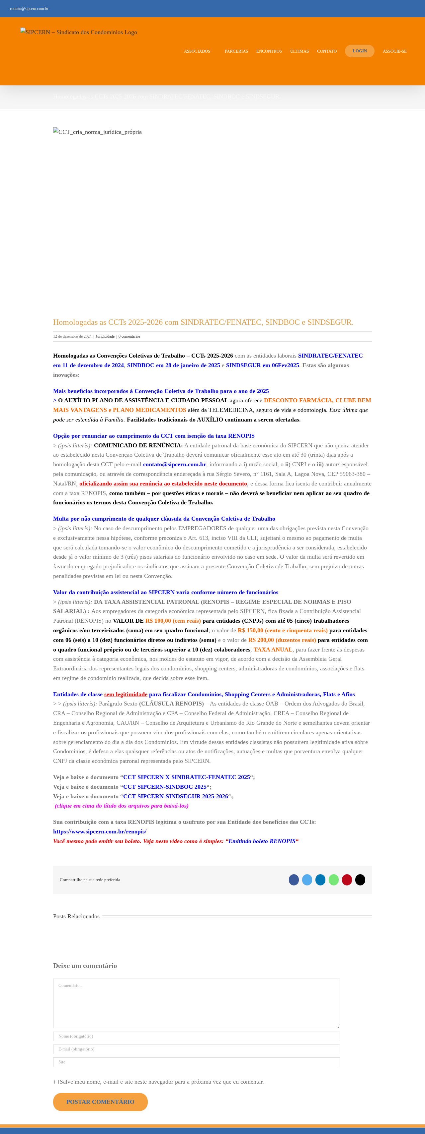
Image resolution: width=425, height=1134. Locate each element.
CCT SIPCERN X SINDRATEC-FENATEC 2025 (186, 777)
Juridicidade (105, 336)
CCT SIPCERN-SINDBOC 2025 (165, 786)
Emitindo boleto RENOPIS (262, 841)
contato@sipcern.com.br (29, 8)
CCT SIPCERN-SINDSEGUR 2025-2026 (175, 796)
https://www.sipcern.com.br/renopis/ (99, 831)
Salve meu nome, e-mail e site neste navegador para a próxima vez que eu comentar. (162, 1081)
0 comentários (129, 336)
